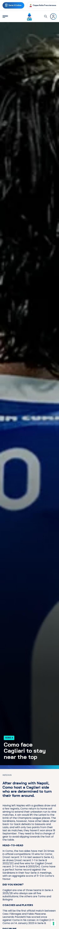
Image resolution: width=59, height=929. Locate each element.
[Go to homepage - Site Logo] (29, 17)
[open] (5, 16)
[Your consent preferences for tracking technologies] (53, 924)
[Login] (53, 16)
